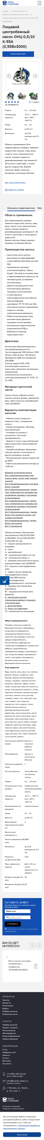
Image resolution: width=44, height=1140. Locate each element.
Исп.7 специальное (13, 526)
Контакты (6, 1063)
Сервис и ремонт (10, 1027)
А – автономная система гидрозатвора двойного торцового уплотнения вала (20, 600)
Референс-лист (9, 1052)
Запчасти (6, 1003)
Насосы (5, 1000)
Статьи (5, 1058)
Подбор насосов (9, 1011)
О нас (5, 1049)
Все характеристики (15, 182)
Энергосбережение (11, 1036)
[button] (9, 76)
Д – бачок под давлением (16, 608)
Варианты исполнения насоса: (18, 472)
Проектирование (10, 1039)
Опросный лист (18, 54)
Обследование (9, 1033)
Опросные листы (10, 1014)
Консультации (9, 1030)
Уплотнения (7, 1005)
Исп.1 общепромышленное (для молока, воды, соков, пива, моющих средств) (21, 478)
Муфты (5, 1008)
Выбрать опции (16, 190)
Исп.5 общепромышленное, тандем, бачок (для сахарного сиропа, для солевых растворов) (21, 515)
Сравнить (13, 105)
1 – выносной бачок (13, 606)
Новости (6, 1055)
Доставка (6, 1061)
